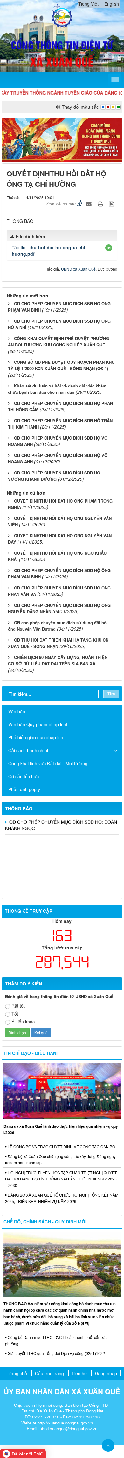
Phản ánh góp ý (24, 789)
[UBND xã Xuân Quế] (62, 15)
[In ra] (101, 203)
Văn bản (16, 711)
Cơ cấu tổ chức (23, 776)
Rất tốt (18, 1006)
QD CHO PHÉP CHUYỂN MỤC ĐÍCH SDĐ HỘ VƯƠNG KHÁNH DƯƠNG (54, 476)
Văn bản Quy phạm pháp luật (37, 724)
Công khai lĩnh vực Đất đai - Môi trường (47, 763)
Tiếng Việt (88, 4)
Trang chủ (17, 1373)
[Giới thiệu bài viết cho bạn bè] (89, 203)
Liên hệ (79, 1373)
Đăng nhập (106, 1373)
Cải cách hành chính (29, 750)
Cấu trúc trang (49, 1373)
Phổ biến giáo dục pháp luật (36, 737)
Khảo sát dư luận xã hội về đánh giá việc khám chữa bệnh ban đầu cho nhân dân (57, 389)
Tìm (111, 694)
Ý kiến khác (23, 1021)
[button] (109, 248)
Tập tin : (49, 250)
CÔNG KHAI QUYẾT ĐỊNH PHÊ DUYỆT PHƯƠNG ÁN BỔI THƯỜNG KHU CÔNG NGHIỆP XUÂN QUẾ (58, 341)
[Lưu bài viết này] (112, 203)
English (111, 4)
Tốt (14, 1013)
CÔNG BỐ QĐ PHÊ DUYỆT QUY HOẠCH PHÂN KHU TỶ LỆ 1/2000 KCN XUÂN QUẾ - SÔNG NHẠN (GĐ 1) (61, 365)
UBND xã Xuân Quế (78, 268)
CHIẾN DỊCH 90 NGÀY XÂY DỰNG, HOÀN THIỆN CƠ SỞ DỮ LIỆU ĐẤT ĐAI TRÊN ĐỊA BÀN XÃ (57, 660)
